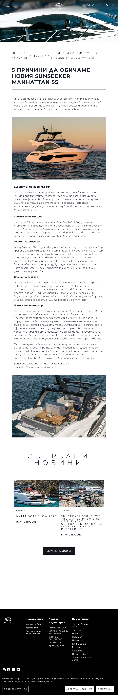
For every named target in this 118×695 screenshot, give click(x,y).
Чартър (76, 630)
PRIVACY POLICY (57, 627)
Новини (76, 633)
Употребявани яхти (80, 625)
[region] (59, 684)
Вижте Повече (26, 522)
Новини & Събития (20, 55)
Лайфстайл (78, 650)
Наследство (79, 654)
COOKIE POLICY (57, 642)
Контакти (92, 4)
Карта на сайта (35, 624)
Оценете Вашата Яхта (82, 658)
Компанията (79, 644)
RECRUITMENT (56, 646)
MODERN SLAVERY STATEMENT (58, 632)
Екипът (76, 647)
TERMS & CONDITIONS (55, 638)
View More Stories (59, 551)
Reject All (105, 689)
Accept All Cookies (79, 689)
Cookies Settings (15, 689)
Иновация (77, 640)
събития (77, 637)
